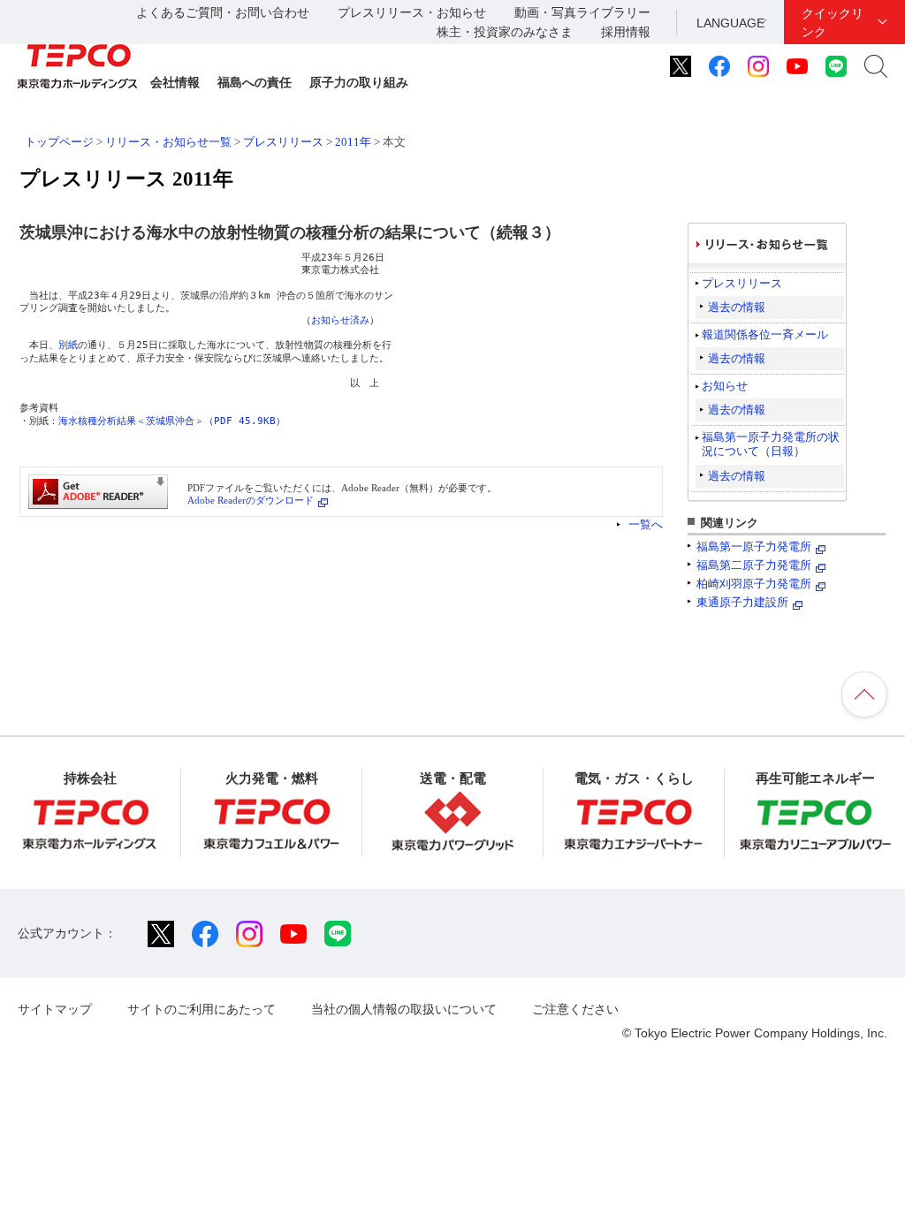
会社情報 (175, 82)
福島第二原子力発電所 (753, 565)
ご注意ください (575, 1009)
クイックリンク (832, 22)
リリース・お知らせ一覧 (168, 141)
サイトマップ (55, 1009)
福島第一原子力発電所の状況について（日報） (771, 444)
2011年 (353, 141)
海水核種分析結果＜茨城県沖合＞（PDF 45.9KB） (171, 421)
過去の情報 (736, 307)
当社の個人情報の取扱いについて (404, 1009)
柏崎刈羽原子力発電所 (753, 583)
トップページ (59, 141)
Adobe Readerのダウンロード (250, 500)
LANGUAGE (730, 23)
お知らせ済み (340, 320)
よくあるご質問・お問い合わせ (222, 12)
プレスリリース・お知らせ (412, 12)
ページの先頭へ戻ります (864, 694)
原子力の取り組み (358, 82)
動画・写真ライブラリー (582, 12)
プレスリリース (283, 141)
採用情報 (625, 32)
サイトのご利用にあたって (201, 1009)
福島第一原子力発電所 (753, 546)
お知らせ (725, 385)
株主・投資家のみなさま (505, 32)
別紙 (68, 345)
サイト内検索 (875, 66)
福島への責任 (254, 82)
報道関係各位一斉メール (765, 334)
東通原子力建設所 (742, 602)
